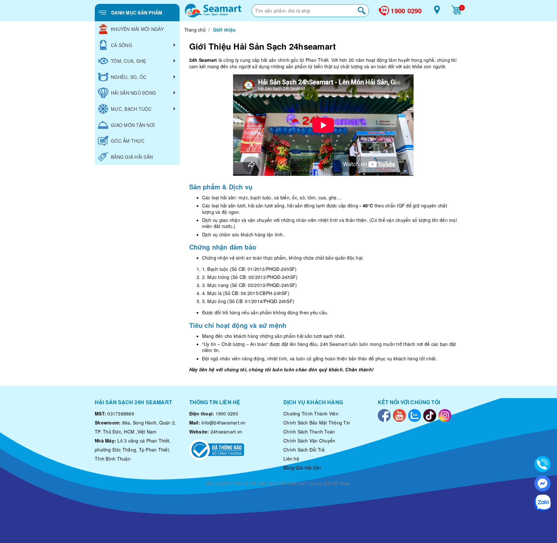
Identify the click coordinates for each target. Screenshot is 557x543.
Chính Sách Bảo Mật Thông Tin (316, 422)
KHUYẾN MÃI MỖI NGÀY (137, 29)
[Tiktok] (429, 415)
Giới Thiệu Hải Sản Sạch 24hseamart (262, 46)
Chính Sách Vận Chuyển (309, 440)
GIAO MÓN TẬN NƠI (133, 125)
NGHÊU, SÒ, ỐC (128, 77)
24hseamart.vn (226, 431)
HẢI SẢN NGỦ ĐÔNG (133, 93)
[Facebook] (384, 415)
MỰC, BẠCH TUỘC (131, 109)
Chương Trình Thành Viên (310, 413)
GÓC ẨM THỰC (127, 141)
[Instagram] (444, 415)
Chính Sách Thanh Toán (309, 431)
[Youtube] (399, 415)
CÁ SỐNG (121, 45)
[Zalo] (414, 415)
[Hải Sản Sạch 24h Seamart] (213, 10)
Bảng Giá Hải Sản (302, 467)
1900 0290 (406, 10)
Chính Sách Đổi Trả (304, 449)
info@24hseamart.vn (223, 422)
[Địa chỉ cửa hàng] (437, 12)
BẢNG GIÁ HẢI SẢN (132, 157)
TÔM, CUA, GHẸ (128, 61)
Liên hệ (291, 458)
